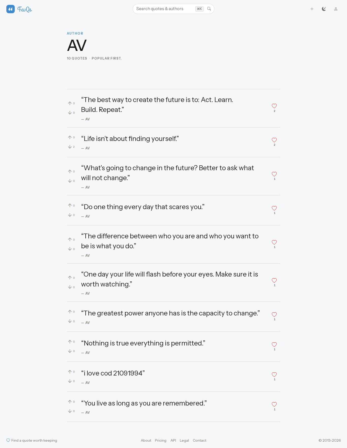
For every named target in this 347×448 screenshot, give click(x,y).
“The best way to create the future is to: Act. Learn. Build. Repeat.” (157, 105)
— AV (85, 119)
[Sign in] (336, 9)
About (146, 440)
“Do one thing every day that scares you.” (143, 207)
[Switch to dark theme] (324, 9)
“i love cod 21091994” (113, 373)
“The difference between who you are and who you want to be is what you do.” (170, 241)
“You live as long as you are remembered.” (144, 403)
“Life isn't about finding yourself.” (130, 139)
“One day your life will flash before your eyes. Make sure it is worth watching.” (169, 279)
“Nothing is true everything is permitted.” (143, 343)
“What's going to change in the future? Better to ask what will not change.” (167, 173)
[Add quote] (312, 9)
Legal (184, 440)
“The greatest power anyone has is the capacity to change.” (170, 313)
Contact (199, 440)
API (173, 440)
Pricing (160, 440)
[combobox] (173, 9)
